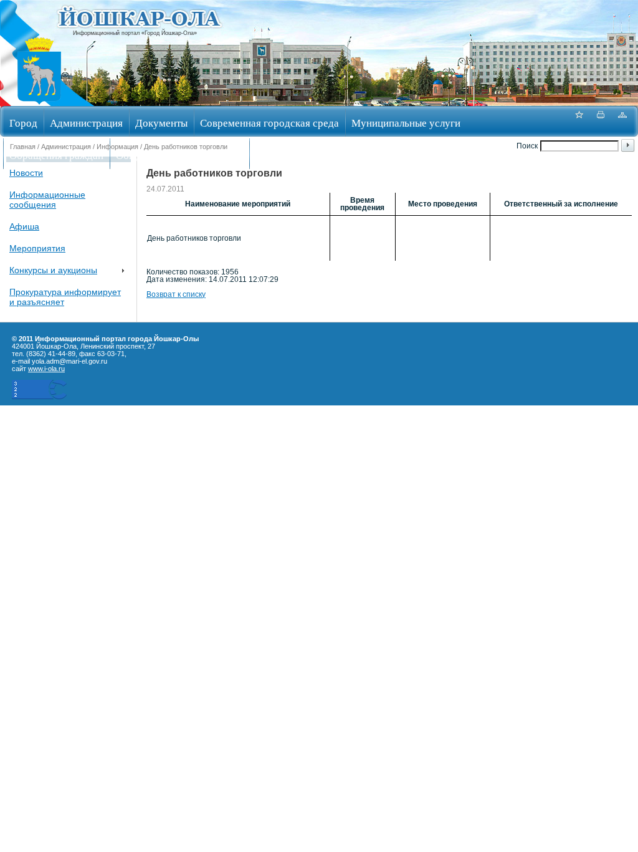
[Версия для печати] (600, 121)
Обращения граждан (56, 155)
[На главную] (39, 102)
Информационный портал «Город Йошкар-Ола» (135, 33)
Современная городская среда (269, 122)
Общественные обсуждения (179, 155)
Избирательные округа (307, 155)
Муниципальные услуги (405, 122)
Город (23, 122)
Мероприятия (37, 248)
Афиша (24, 226)
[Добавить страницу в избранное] (579, 121)
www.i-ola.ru (46, 368)
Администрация (86, 122)
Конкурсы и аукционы (53, 270)
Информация (117, 146)
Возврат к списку (176, 294)
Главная (23, 146)
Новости (26, 173)
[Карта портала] (622, 121)
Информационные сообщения (47, 200)
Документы (161, 122)
